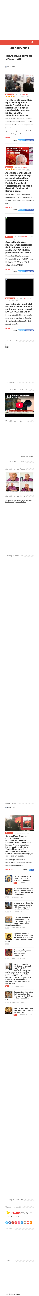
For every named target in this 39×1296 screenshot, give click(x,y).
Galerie (10, 167)
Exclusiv (10, 94)
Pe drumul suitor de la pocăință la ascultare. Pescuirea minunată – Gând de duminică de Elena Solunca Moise (17, 921)
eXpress (24, 94)
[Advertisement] (19, 19)
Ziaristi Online (19, 47)
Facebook (30, 140)
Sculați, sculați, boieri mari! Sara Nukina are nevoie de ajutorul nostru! (23, 1010)
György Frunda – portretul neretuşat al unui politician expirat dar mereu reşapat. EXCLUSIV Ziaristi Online (18, 308)
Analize (10, 236)
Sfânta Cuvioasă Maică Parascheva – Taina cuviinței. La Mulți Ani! (22, 878)
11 (28, 169)
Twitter (22, 140)
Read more (9, 138)
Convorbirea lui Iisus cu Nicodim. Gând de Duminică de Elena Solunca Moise (22, 953)
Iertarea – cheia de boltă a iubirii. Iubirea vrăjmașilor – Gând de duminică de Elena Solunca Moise (23, 906)
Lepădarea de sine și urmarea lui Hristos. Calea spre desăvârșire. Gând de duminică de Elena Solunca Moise (19, 937)
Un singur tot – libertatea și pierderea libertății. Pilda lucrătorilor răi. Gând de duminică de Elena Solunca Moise (19, 996)
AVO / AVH (11, 298)
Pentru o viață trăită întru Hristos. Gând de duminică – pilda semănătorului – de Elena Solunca (23, 891)
